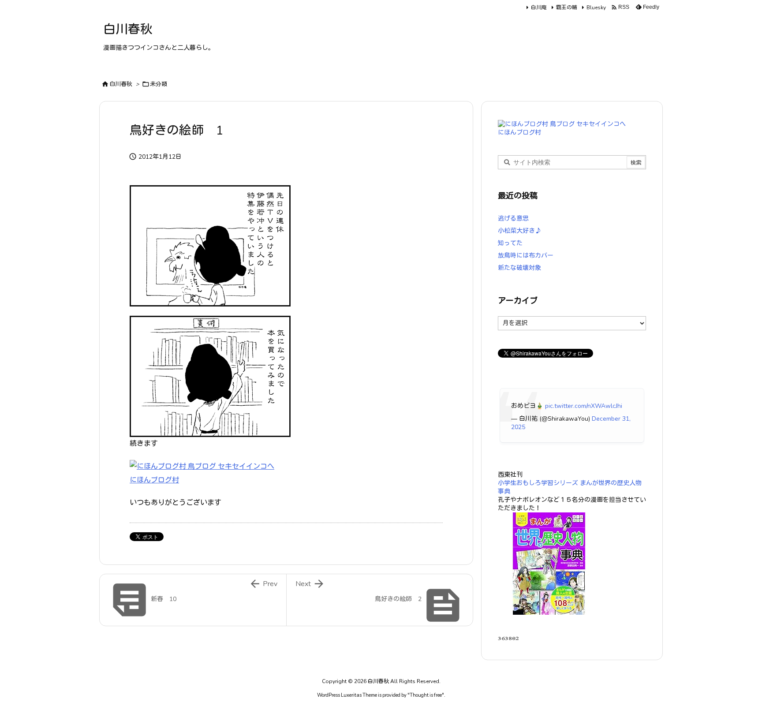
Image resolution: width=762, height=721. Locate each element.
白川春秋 (120, 84)
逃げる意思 (513, 218)
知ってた (510, 243)
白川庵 (539, 7)
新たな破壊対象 (519, 268)
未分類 (158, 84)
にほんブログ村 (154, 480)
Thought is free (426, 695)
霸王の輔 (566, 7)
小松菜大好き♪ (519, 231)
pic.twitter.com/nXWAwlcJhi (583, 406)
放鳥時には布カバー (525, 255)
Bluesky (596, 7)
